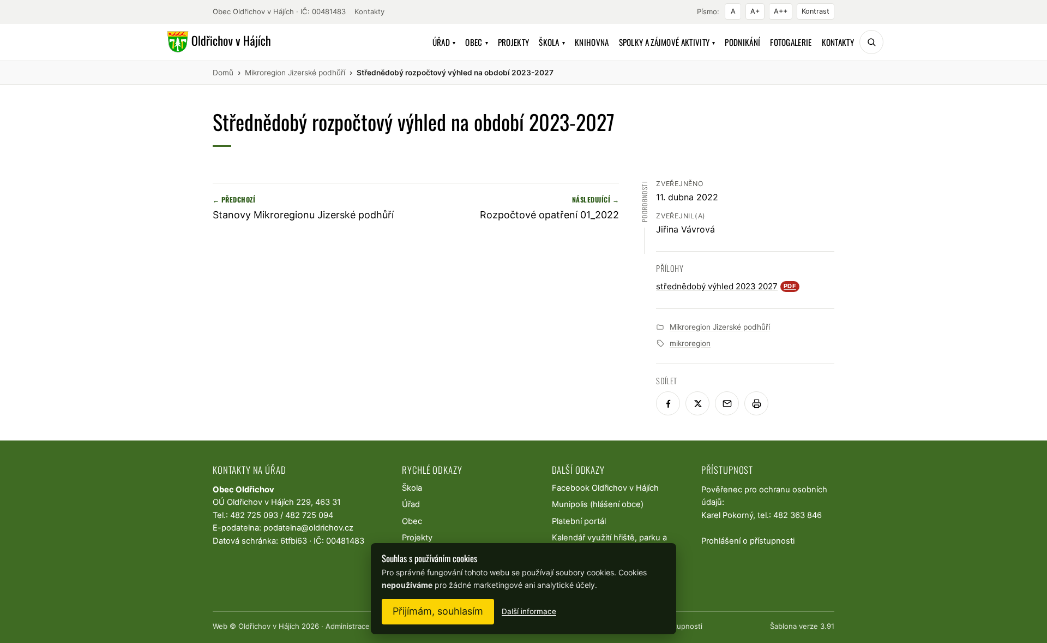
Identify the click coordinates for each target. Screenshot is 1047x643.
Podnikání (742, 42)
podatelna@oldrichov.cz (308, 528)
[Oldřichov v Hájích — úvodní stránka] (217, 42)
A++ (780, 11)
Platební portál (579, 521)
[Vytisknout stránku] (756, 403)
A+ (755, 11)
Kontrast (815, 11)
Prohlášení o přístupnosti (748, 541)
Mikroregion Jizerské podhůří (720, 327)
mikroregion (690, 343)
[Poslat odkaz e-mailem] (727, 403)
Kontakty (369, 11)
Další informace (529, 611)
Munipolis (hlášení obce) (597, 504)
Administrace (348, 626)
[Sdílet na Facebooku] (668, 403)
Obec (476, 42)
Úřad (444, 42)
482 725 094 (309, 515)
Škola (552, 42)
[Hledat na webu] (871, 42)
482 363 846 (797, 515)
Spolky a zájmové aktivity (667, 42)
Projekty (513, 42)
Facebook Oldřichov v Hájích (605, 488)
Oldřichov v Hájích (268, 626)
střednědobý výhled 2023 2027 (726, 286)
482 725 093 (254, 515)
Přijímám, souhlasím (438, 611)
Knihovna (592, 42)
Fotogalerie (790, 42)
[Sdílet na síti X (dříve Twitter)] (697, 403)
